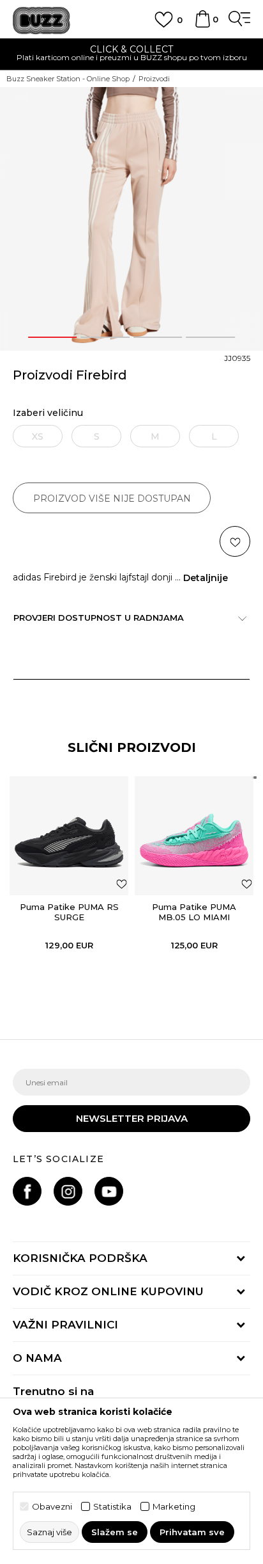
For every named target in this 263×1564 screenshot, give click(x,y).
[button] (235, 541)
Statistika (112, 1507)
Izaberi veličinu (48, 413)
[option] (131, 55)
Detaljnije (205, 578)
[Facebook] (27, 1191)
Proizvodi (154, 78)
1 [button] (52, 337)
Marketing (174, 1507)
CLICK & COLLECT (131, 49)
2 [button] (105, 337)
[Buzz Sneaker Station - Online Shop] (41, 20)
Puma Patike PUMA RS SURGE (69, 912)
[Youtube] (108, 1191)
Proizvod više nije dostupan (112, 498)
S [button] (97, 436)
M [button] (155, 436)
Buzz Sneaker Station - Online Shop (68, 78)
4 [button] (210, 337)
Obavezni (52, 1507)
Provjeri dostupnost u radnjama (98, 617)
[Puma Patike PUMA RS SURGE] (69, 835)
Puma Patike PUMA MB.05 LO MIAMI (194, 912)
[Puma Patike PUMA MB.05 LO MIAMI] (194, 835)
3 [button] (157, 337)
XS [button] (37, 436)
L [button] (214, 436)
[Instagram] (68, 1191)
